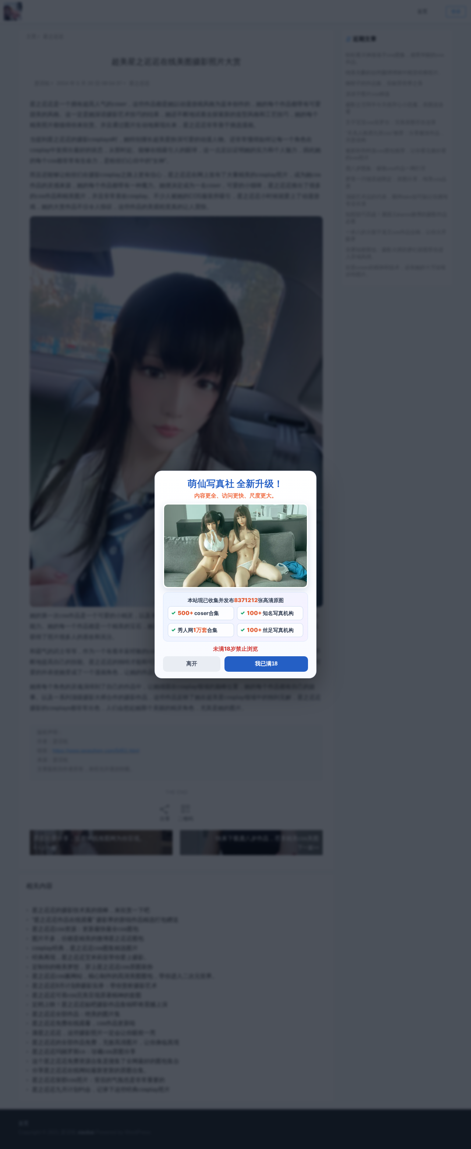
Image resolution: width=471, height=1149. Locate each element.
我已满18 (266, 663)
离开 (191, 663)
